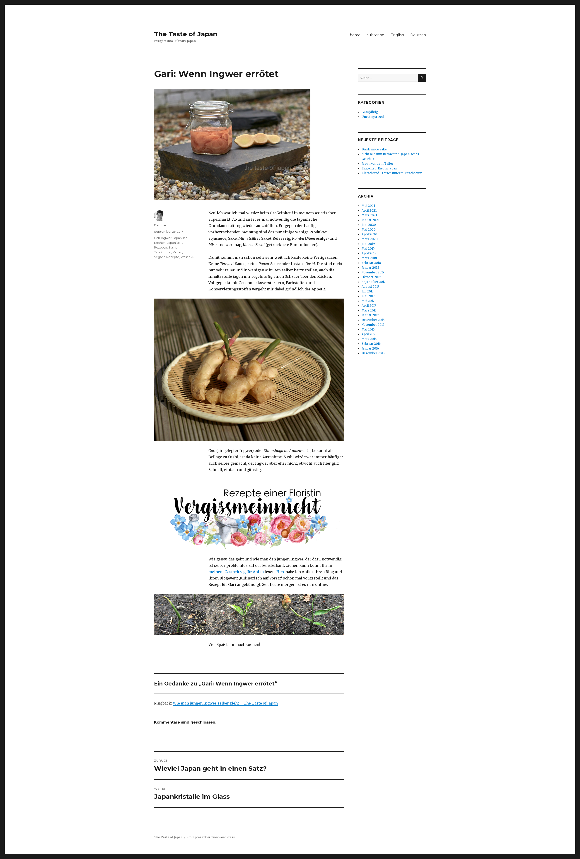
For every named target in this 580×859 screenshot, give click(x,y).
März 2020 (370, 239)
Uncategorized (373, 117)
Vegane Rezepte (166, 257)
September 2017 (373, 282)
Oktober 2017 (371, 277)
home (355, 35)
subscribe (375, 35)
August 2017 (370, 287)
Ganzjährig (370, 112)
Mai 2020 (369, 230)
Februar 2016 (371, 344)
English (397, 35)
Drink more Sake (374, 149)
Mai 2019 (368, 249)
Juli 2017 (367, 291)
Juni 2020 (369, 225)
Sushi (172, 247)
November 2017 (373, 272)
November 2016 (373, 325)
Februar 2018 (371, 263)
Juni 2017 (368, 296)
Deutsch (418, 35)
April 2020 (369, 234)
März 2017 (369, 310)
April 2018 (369, 253)
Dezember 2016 (373, 320)
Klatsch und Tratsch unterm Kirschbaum (392, 173)
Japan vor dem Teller (377, 164)
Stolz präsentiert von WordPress (211, 837)
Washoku (187, 257)
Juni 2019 (368, 244)
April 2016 (369, 334)
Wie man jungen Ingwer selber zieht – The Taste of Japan (225, 703)
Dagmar (160, 225)
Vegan (177, 252)
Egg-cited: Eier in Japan (379, 168)
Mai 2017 (368, 301)
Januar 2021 (370, 220)
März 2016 (369, 339)
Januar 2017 (370, 315)
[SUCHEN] (422, 78)
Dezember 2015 (373, 353)
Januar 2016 (370, 348)
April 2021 (369, 210)
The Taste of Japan (185, 34)
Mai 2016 (368, 329)
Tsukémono (162, 252)
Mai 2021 (368, 206)
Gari (157, 238)
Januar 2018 (370, 268)
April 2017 (369, 306)
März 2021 (369, 215)
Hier (280, 571)
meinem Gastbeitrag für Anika (236, 571)
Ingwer (166, 238)
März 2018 (369, 258)
